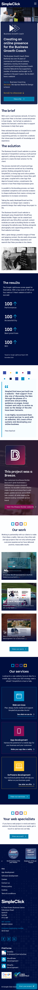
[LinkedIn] (14, 939)
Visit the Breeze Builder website (20, 507)
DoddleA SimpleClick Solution (16, 953)
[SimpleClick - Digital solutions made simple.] (11, 4)
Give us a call (18, 836)
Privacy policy (7, 886)
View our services (18, 797)
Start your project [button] (25, 986)
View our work (18, 649)
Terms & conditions (9, 893)
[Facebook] (3, 939)
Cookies (4, 890)
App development (8, 872)
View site (18, 99)
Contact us (6, 883)
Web (3, 869)
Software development (10, 876)
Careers (4, 879)
